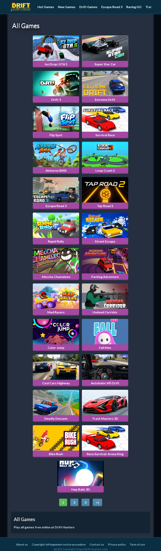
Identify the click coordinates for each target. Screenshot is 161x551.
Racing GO (134, 7)
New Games (66, 7)
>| (97, 502)
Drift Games (88, 7)
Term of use (137, 544)
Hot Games (46, 7)
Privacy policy (117, 544)
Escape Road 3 (111, 7)
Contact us (97, 544)
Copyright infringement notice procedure (59, 544)
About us (22, 544)
